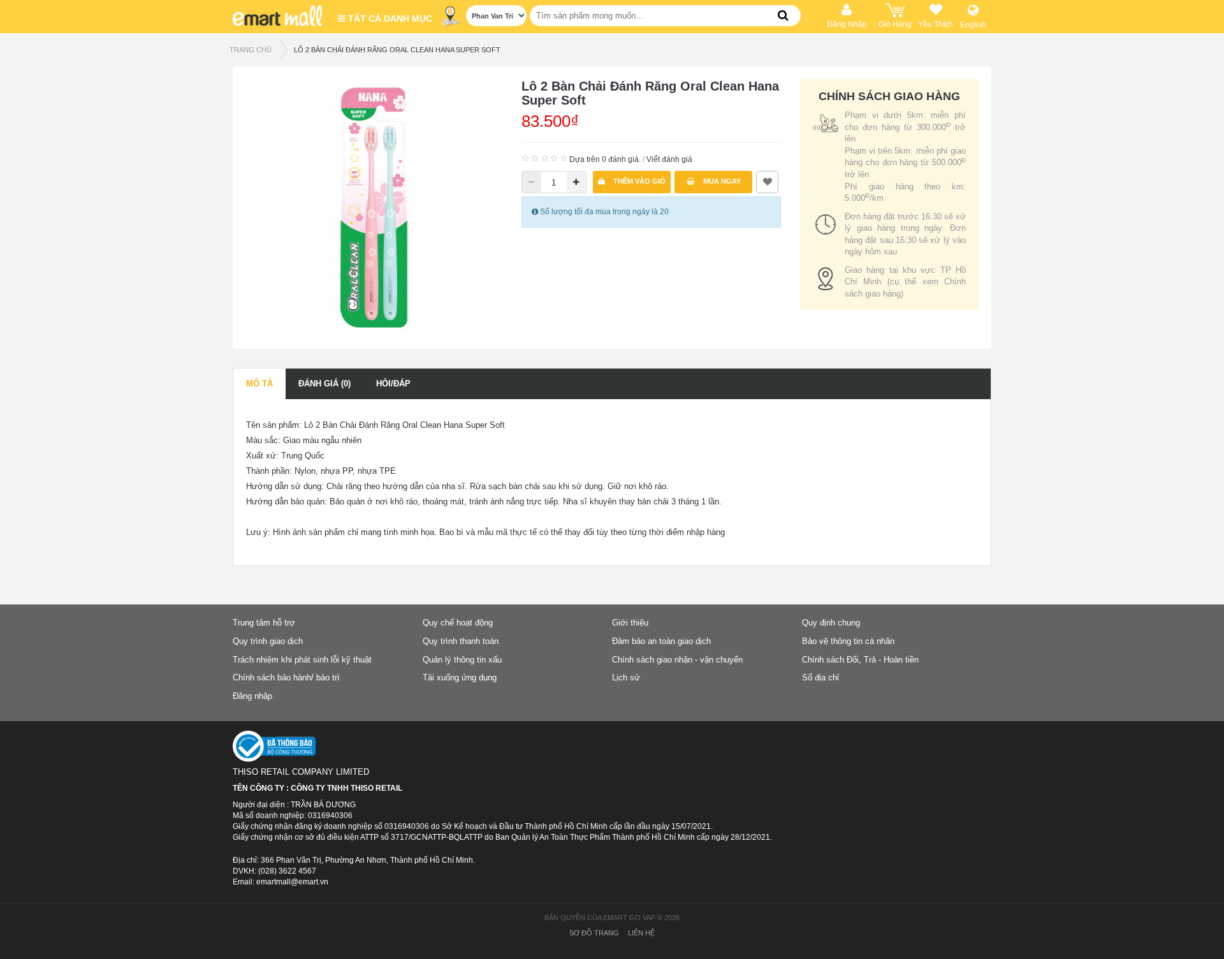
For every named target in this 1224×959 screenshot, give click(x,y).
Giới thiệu (630, 622)
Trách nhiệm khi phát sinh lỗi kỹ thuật (302, 659)
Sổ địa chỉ (820, 677)
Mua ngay (721, 181)
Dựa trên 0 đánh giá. (605, 159)
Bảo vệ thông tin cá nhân (848, 641)
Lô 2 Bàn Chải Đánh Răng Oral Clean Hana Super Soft (397, 50)
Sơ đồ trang (594, 933)
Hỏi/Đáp (393, 383)
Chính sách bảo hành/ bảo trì (286, 677)
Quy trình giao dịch (268, 641)
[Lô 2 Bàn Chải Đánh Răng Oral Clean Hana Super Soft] (373, 206)
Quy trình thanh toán (461, 641)
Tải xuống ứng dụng (460, 677)
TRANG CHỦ (250, 50)
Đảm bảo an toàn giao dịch (661, 641)
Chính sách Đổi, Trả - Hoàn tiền (860, 659)
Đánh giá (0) (324, 383)
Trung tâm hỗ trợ (264, 622)
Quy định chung (831, 622)
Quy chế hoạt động (458, 622)
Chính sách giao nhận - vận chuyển (677, 659)
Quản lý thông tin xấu (462, 659)
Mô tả (259, 383)
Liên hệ (641, 933)
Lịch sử (626, 677)
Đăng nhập (252, 696)
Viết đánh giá (669, 159)
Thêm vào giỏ (638, 181)
